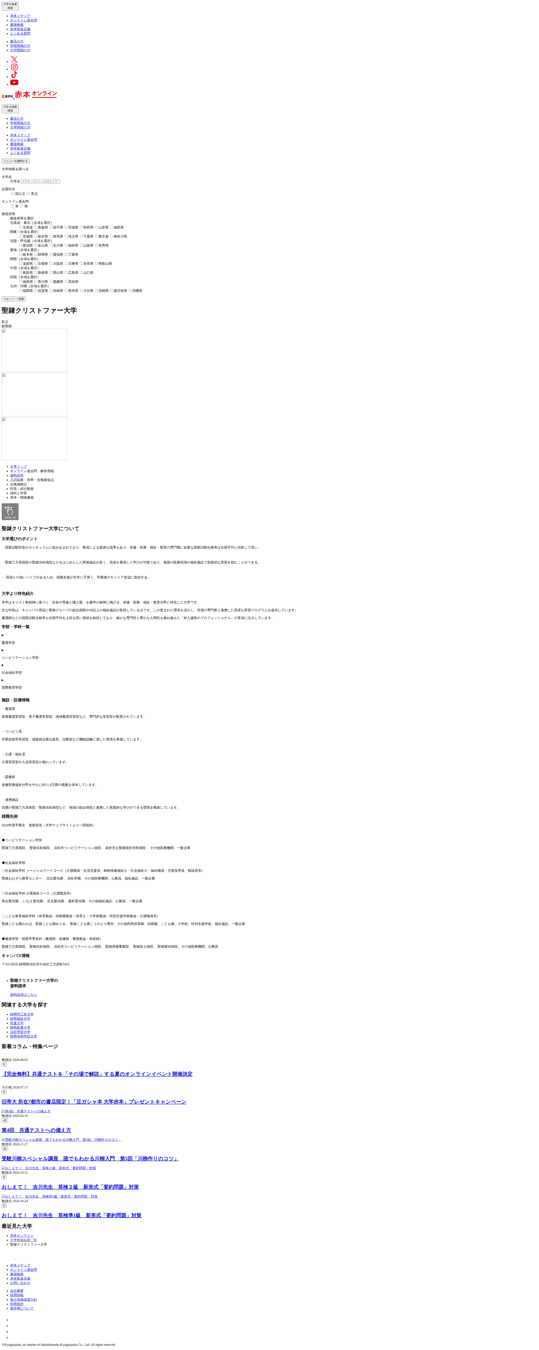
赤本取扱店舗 (20, 29)
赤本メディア (20, 16)
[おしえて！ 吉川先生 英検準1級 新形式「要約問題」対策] (50, 1196)
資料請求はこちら (23, 995)
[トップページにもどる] (29, 96)
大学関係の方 (20, 50)
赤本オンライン (22, 1235)
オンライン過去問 (23, 20)
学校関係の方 (20, 46)
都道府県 (8, 214)
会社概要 (17, 1291)
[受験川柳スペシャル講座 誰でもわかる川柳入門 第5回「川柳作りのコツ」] (61, 1139)
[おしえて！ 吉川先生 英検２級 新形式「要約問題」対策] (49, 1168)
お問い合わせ (20, 1283)
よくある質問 (20, 33)
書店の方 (17, 41)
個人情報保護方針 (23, 1299)
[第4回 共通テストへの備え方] (26, 1111)
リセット (8, 298)
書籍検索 (17, 25)
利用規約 (17, 1304)
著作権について (22, 1308)
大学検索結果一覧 (23, 1240)
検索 (21, 298)
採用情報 (17, 1295)
